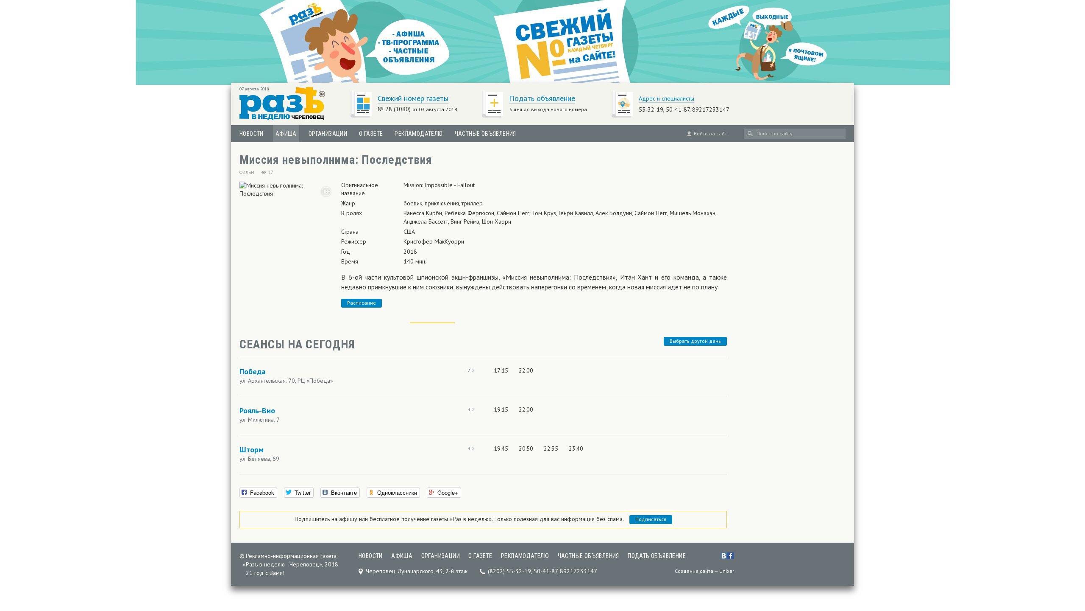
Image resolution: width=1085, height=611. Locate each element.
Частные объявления (485, 133)
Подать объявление (542, 98)
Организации (328, 133)
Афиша (286, 133)
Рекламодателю (418, 133)
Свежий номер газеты (413, 98)
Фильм (246, 172)
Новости (251, 133)
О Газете (371, 133)
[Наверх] (1065, 551)
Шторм (251, 449)
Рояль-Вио (257, 410)
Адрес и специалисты (666, 98)
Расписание (361, 303)
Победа (252, 371)
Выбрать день (695, 341)
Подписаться (650, 519)
